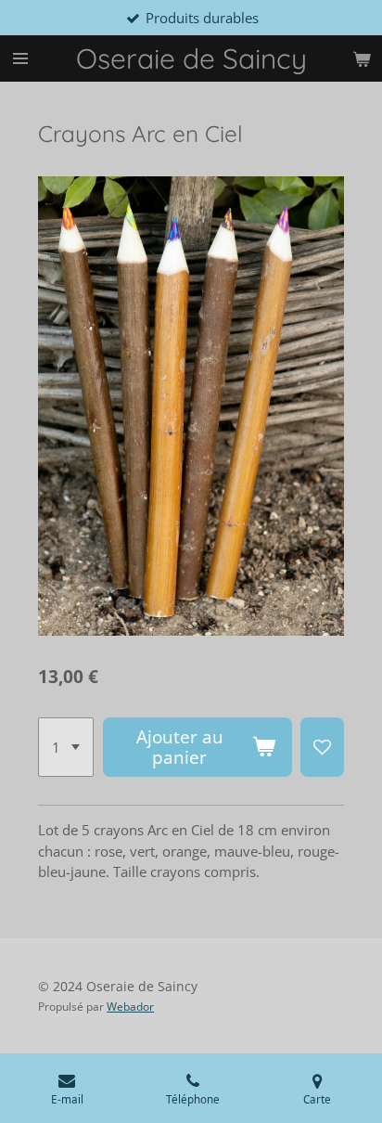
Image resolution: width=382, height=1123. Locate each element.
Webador (130, 1006)
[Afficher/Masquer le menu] (20, 58)
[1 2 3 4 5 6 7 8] (66, 747)
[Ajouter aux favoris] (322, 747)
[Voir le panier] (361, 58)
